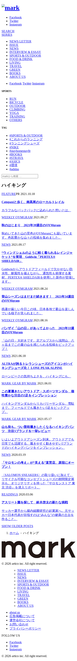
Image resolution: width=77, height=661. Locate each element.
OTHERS (15, 120)
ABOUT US (17, 76)
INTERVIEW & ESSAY (25, 52)
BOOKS (15, 73)
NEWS (14, 48)
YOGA (14, 113)
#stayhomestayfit (19, 151)
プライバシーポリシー (25, 628)
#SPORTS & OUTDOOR (26, 135)
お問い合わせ (18, 624)
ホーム (14, 533)
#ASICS (14, 161)
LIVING (15, 62)
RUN (12, 98)
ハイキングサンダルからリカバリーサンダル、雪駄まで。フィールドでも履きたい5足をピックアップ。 (38, 408)
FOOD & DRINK (21, 59)
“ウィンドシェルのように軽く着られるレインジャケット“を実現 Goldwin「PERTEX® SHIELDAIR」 (37, 257)
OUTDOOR (17, 106)
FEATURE (9, 194)
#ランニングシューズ (24, 143)
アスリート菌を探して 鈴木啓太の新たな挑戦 (35, 502)
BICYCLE (16, 102)
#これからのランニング (26, 139)
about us (14, 612)
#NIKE (14, 147)
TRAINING (17, 116)
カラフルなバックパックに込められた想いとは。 (36, 210)
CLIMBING (17, 109)
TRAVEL (15, 66)
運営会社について (22, 620)
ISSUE (13, 45)
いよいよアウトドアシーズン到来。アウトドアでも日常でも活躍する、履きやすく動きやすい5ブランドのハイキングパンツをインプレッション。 (38, 443)
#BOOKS (15, 154)
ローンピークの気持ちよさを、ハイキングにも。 (36, 376)
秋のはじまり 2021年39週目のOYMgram (31, 225)
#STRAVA (16, 158)
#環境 (13, 165)
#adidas (14, 169)
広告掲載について (22, 616)
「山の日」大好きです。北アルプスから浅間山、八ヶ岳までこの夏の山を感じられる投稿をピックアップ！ (38, 344)
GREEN (14, 69)
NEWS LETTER (20, 41)
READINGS (10, 494)
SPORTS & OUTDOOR (25, 55)
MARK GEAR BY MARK (19, 383)
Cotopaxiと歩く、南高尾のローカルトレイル (33, 202)
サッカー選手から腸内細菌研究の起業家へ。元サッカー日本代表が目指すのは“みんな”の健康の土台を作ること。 (38, 515)
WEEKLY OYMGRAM (17, 217)
